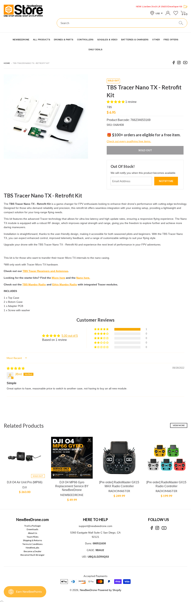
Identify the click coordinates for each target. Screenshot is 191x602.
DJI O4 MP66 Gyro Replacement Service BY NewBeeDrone (72, 486)
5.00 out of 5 (70, 335)
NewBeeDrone (71, 495)
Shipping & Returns (32, 540)
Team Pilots (32, 536)
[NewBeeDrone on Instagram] (179, 63)
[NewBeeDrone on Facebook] (174, 63)
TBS (109, 107)
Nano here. (83, 277)
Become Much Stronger (33, 554)
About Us (32, 533)
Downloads (32, 529)
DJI (24, 487)
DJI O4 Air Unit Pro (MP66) (24, 482)
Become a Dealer (32, 551)
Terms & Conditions (32, 544)
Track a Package (32, 525)
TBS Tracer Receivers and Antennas (45, 271)
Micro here (58, 277)
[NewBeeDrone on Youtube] (185, 63)
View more (179, 425)
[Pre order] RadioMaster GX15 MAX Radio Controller (119, 484)
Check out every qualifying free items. (129, 141)
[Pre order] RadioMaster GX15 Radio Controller (166, 484)
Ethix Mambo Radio (64, 284)
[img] (16, 368)
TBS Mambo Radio (34, 284)
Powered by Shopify (109, 590)
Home (7, 63)
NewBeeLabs (32, 547)
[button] (116, 101)
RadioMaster (119, 491)
